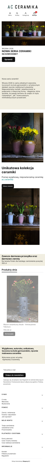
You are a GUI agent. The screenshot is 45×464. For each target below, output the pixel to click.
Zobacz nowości (8, 186)
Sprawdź (8, 59)
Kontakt (4, 451)
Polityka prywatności (9, 454)
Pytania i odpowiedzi (9, 414)
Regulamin (5, 456)
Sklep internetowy (20, 461)
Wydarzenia (6, 404)
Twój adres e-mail (9, 370)
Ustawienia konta (7, 427)
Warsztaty (5, 401)
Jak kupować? (7, 417)
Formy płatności (7, 438)
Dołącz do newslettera (14, 375)
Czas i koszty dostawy (9, 441)
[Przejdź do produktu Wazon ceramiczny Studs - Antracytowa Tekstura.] (22, 299)
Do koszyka (9, 334)
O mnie (4, 399)
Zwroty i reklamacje (8, 412)
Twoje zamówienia (8, 425)
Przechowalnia (7, 430)
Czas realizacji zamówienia (11, 443)
